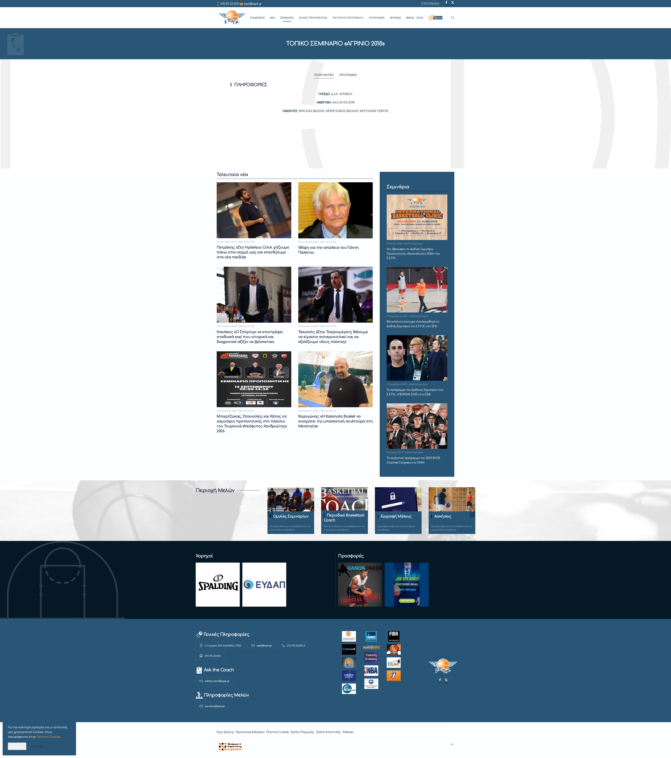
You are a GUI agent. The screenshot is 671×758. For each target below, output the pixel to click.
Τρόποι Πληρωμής (302, 732)
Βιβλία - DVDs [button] (414, 17)
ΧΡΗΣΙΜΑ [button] (395, 17)
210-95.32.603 (213, 656)
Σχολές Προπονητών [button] (313, 17)
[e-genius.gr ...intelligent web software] (229, 746)
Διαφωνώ (37, 746)
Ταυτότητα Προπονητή (347, 17)
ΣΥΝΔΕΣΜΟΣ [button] (257, 17)
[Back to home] (232, 17)
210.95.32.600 (229, 3)
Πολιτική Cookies (277, 732)
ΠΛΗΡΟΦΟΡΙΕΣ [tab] (324, 75)
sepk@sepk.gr (253, 3)
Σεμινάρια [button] (287, 17)
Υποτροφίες (377, 17)
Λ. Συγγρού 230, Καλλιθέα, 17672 (223, 645)
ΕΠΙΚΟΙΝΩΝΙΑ (430, 3)
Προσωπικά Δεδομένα (250, 732)
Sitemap (347, 732)
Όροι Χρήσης (225, 732)
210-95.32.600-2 (296, 645)
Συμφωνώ (17, 746)
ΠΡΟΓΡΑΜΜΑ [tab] (348, 75)
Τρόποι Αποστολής (328, 732)
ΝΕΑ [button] (272, 17)
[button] (437, 18)
